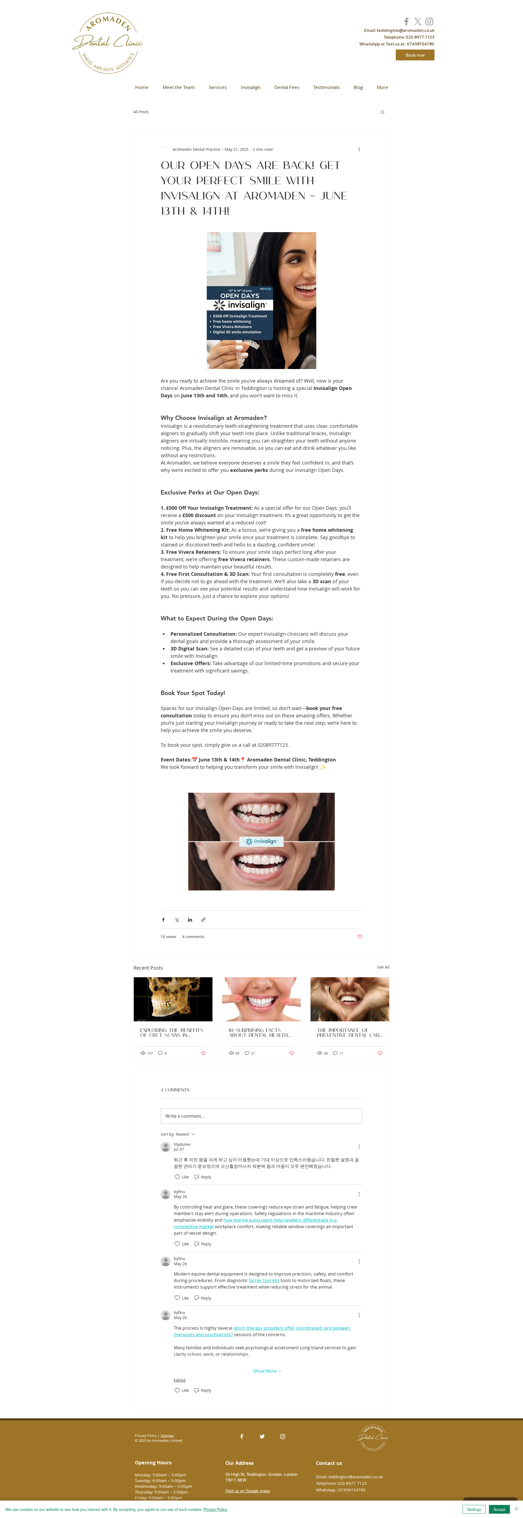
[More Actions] (359, 1147)
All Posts (141, 111)
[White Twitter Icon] (262, 1436)
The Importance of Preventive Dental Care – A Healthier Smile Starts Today (349, 1033)
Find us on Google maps (248, 1491)
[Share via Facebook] (163, 919)
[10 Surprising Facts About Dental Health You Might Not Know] (261, 999)
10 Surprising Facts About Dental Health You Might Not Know (258, 1033)
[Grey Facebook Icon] (406, 21)
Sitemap (167, 1435)
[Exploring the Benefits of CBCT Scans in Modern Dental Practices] (173, 999)
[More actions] (359, 149)
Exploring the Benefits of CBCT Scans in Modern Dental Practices (171, 1033)
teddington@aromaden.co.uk (405, 30)
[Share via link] (203, 919)
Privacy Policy (215, 1509)
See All (383, 967)
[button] (382, 112)
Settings (474, 1509)
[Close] (516, 1509)
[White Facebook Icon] (241, 1436)
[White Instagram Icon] (282, 1436)
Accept (499, 1509)
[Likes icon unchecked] (177, 1177)
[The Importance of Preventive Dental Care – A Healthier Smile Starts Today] (350, 999)
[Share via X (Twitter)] (176, 919)
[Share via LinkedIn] (190, 919)
